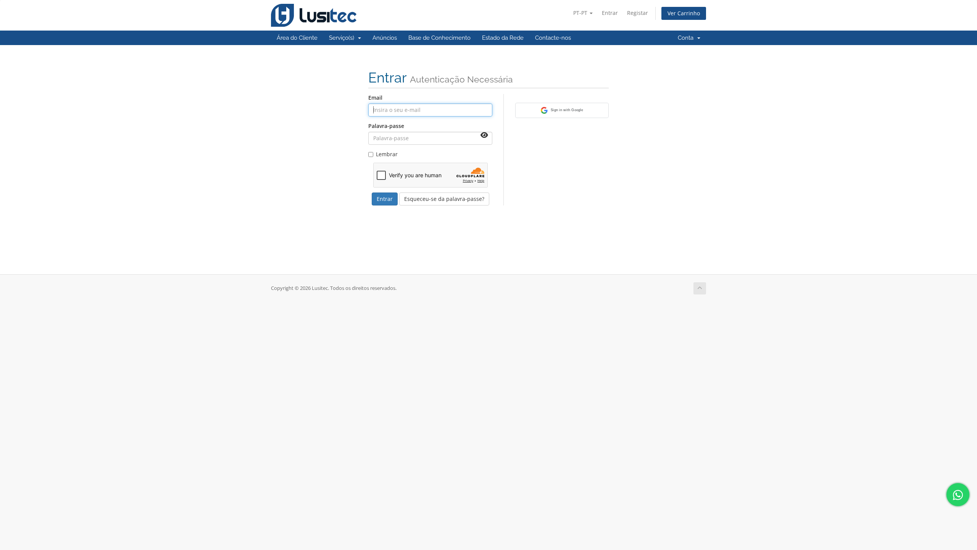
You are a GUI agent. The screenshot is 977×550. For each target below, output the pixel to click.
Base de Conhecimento (439, 37)
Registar (637, 12)
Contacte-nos (553, 37)
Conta (687, 37)
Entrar (610, 12)
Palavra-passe (386, 125)
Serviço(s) (343, 37)
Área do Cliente (297, 37)
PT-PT (581, 12)
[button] (562, 110)
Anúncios (384, 37)
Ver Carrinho (683, 13)
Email (375, 97)
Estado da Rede (503, 37)
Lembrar (387, 154)
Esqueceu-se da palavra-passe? (444, 198)
